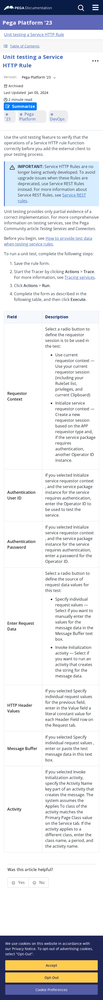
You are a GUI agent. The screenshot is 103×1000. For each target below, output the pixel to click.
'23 (7, 119)
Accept (51, 965)
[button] (51, 46)
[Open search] (81, 7)
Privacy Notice (24, 948)
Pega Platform (27, 116)
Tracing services (79, 277)
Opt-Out (51, 977)
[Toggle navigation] (95, 7)
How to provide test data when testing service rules (48, 241)
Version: (10, 77)
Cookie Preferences (52, 989)
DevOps (57, 119)
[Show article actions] (95, 61)
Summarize (23, 106)
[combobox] (38, 77)
